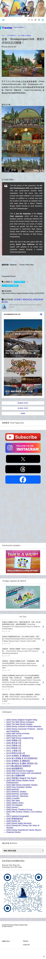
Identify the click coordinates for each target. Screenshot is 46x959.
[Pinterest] (39, 20)
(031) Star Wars (13, 801)
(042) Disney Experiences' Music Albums (23, 830)
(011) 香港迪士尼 (13, 748)
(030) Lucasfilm (13, 798)
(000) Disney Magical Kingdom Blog (21, 720)
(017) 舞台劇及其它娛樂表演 (18, 766)
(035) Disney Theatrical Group (19, 809)
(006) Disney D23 (13, 736)
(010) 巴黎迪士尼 (13, 745)
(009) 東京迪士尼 (13, 743)
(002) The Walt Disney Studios (19, 724)
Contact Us (26, 944)
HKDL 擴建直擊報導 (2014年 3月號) (19, 391)
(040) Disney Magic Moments (18, 823)
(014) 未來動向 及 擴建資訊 (24, 35)
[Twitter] (35, 20)
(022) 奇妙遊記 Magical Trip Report (21, 778)
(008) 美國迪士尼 (11, 35)
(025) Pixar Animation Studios (19, 787)
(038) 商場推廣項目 (14, 819)
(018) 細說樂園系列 (14, 768)
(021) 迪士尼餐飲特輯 (15, 776)
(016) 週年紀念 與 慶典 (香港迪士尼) (21, 763)
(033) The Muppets (14, 805)
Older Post (23, 408)
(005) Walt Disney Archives (17, 733)
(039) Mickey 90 (13, 821)
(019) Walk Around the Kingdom (20, 771)
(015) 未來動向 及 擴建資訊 (18, 761)
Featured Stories (13, 832)
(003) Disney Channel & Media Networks (23, 726)
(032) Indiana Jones (14, 803)
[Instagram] (32, 20)
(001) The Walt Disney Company (20, 722)
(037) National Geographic (17, 816)
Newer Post (23, 403)
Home (3, 35)
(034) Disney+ (12, 807)
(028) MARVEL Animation (17, 794)
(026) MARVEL (12, 789)
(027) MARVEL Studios (16, 792)
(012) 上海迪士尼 (13, 751)
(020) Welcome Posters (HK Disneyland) (23, 773)
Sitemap (25, 941)
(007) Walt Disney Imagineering (19, 738)
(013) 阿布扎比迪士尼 (15, 753)
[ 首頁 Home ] (6, 941)
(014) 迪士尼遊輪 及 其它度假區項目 (22, 758)
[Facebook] (28, 20)
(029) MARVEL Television (17, 796)
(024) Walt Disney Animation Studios (22, 785)
